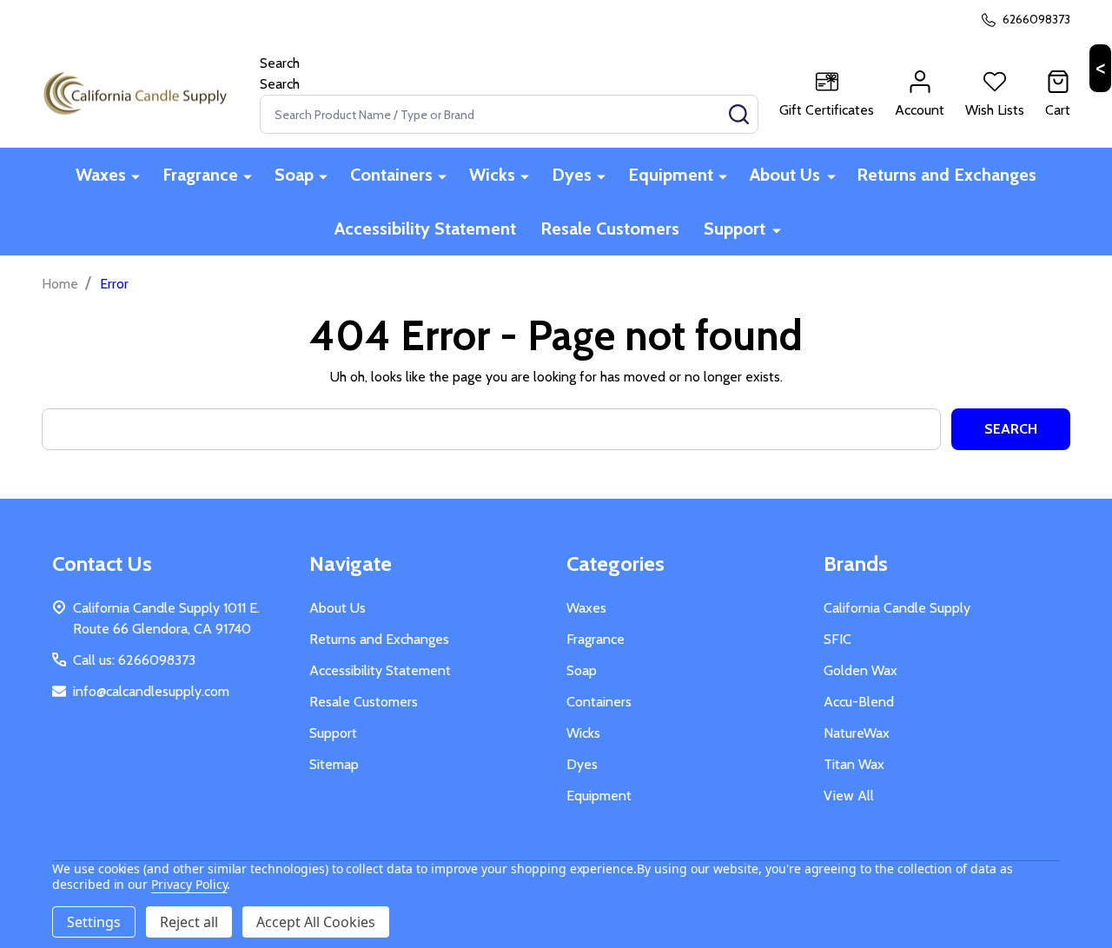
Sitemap (334, 764)
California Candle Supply (897, 608)
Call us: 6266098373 (134, 660)
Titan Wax (854, 764)
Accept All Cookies (315, 921)
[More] (135, 176)
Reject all (189, 921)
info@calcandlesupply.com (151, 691)
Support (734, 228)
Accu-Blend (859, 701)
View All (849, 795)
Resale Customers (609, 228)
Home (60, 283)
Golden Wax (860, 670)
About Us (785, 174)
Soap (294, 174)
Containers (391, 174)
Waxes (101, 174)
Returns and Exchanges (946, 174)
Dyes (572, 174)
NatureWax (857, 733)
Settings (94, 921)
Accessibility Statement (425, 228)
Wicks (492, 174)
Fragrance (200, 174)
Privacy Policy (189, 884)
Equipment (670, 174)
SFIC (837, 639)
